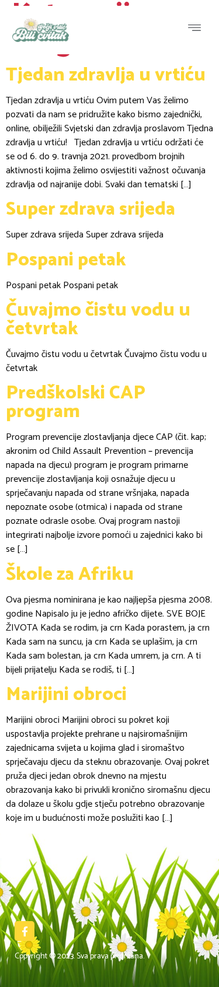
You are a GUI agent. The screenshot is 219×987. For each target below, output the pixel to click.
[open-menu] (197, 30)
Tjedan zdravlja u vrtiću (106, 75)
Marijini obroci (66, 695)
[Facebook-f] (24, 931)
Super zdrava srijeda (90, 209)
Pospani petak (66, 260)
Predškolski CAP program (75, 402)
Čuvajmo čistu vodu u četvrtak (98, 319)
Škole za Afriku (70, 574)
